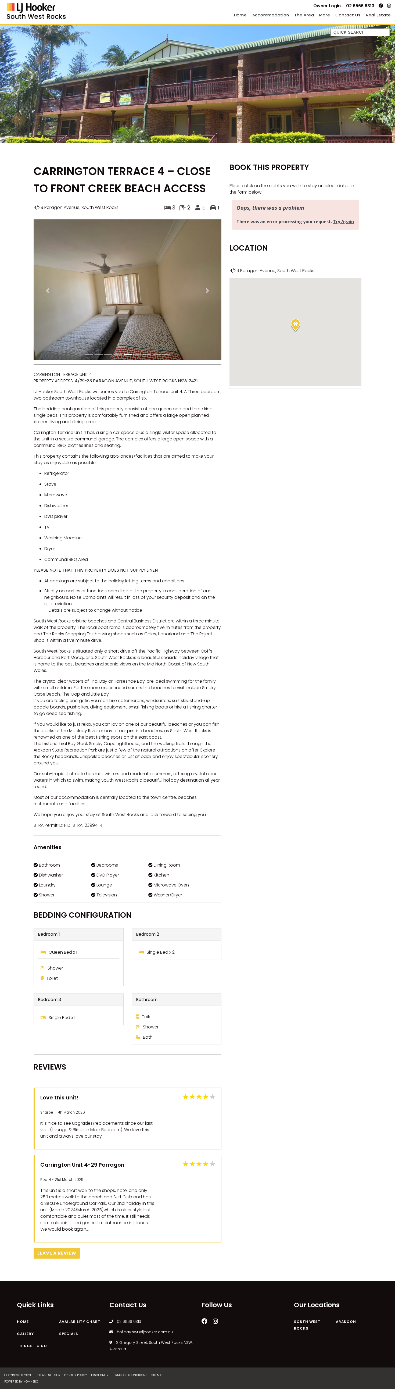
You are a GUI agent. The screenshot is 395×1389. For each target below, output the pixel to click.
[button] (48, 240)
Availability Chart (79, 1221)
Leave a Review (56, 1152)
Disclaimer (100, 1274)
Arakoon (346, 1221)
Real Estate (378, 15)
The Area (304, 15)
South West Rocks (307, 1224)
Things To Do (32, 1245)
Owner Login (327, 6)
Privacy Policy (76, 1274)
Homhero (30, 1281)
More (324, 15)
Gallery (25, 1233)
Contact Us (348, 15)
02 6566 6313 (360, 6)
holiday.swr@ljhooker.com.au (144, 1231)
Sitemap (157, 1274)
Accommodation (270, 15)
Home (240, 15)
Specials (68, 1233)
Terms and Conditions (130, 1274)
